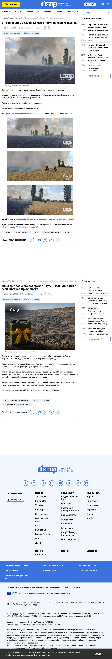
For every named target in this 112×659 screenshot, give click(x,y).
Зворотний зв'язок (88, 570)
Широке (46, 400)
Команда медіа (50, 570)
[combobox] (95, 12)
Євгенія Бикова (26, 28)
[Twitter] (51, 240)
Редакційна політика (53, 565)
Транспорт (92, 501)
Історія (18, 11)
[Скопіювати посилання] (58, 240)
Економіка (40, 529)
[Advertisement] (40, 262)
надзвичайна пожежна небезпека (29, 114)
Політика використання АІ (17, 576)
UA (102, 4)
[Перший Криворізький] (56, 4)
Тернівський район (22, 232)
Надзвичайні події (41, 519)
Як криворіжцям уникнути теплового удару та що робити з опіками (45, 219)
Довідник (48, 11)
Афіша (90, 496)
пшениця (68, 232)
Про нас (60, 11)
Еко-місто (66, 503)
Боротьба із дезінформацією (70, 509)
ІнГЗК (35, 400)
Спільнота (40, 554)
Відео (90, 514)
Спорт (38, 525)
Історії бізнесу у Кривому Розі (69, 533)
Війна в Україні (42, 534)
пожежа (7, 232)
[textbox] (95, 12)
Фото (37, 538)
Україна (39, 505)
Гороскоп (91, 509)
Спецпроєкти (31, 11)
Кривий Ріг (40, 501)
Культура (40, 509)
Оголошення (93, 505)
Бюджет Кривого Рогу (69, 498)
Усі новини (94, 75)
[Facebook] (32, 240)
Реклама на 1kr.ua (87, 565)
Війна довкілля (68, 515)
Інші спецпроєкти (70, 539)
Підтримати (11, 4)
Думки (38, 543)
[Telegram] (38, 240)
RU (108, 4)
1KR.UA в (13, 33)
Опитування (67, 519)
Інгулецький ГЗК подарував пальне (17, 404)
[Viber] (45, 240)
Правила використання (17, 565)
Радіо (90, 518)
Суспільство (41, 514)
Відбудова (66, 523)
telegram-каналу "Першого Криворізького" (20, 227)
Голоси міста (67, 528)
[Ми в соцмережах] (25, 483)
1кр (36, 232)
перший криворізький (51, 232)
